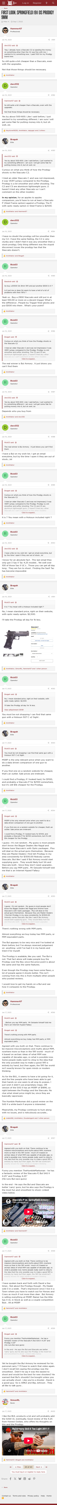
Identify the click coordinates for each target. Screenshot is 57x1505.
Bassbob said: (9, 281)
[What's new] (46, 3)
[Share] (49, 39)
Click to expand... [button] (29, 359)
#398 (53, 1251)
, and (20, 1460)
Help (43, 1496)
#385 (53, 276)
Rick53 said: (9, 442)
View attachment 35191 (14, 710)
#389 (53, 485)
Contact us (6, 1496)
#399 (53, 1328)
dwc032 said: (9, 45)
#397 (53, 1138)
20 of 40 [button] (28, 1467)
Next (38, 1467)
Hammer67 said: (11, 101)
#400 (53, 1411)
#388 (53, 437)
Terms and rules (19, 1496)
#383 (53, 150)
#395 (53, 896)
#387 (53, 392)
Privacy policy (33, 1496)
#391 (53, 596)
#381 (53, 40)
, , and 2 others (25, 130)
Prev (19, 1467)
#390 (53, 543)
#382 (53, 95)
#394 (53, 810)
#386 (53, 331)
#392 (53, 688)
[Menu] (4, 3)
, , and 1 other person (26, 668)
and (16, 211)
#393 (53, 743)
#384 (53, 231)
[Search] (53, 3)
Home (49, 1496)
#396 (53, 1012)
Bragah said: (9, 337)
